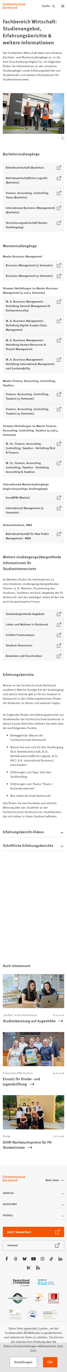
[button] (33, 113)
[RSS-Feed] (38, 1267)
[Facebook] (6, 1258)
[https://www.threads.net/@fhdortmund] (15, 1258)
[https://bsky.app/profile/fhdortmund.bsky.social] (24, 1258)
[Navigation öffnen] (62, 5)
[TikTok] (51, 1258)
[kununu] (29, 1267)
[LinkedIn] (60, 1258)
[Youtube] (33, 1258)
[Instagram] (42, 1258)
